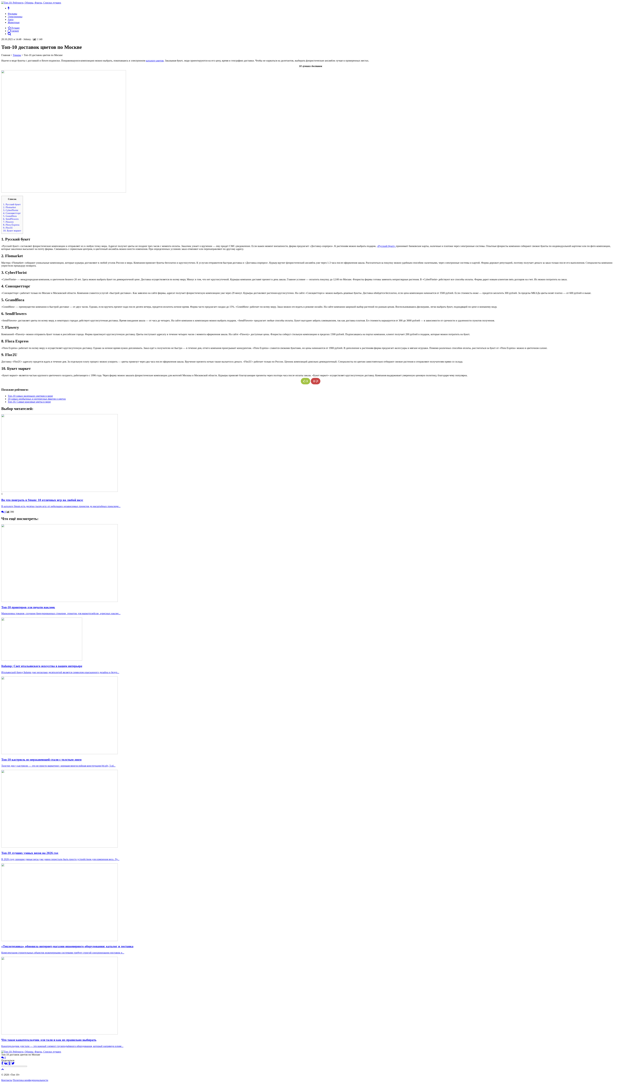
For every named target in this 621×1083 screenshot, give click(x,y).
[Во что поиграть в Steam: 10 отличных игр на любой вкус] (59, 491)
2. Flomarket (9, 207)
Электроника (15, 16)
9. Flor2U (8, 227)
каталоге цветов (155, 60)
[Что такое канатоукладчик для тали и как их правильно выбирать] (59, 1033)
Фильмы (12, 13)
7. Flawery (8, 221)
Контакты (6, 1080)
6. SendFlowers (11, 219)
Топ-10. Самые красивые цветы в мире (29, 401)
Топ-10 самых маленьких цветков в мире (30, 396)
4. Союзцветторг (12, 213)
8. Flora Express (11, 224)
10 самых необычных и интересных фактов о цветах (37, 398)
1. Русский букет (12, 204)
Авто (10, 19)
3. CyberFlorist (10, 210)
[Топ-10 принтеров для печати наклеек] (59, 601)
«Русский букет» (386, 246)
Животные (14, 22)
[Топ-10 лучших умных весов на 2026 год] (59, 846)
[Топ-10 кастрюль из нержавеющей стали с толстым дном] (59, 753)
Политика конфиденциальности (30, 1080)
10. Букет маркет (12, 230)
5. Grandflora (10, 216)
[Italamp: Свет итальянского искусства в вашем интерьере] (41, 659)
